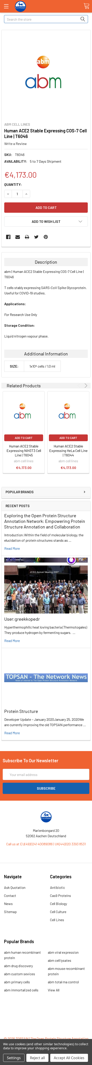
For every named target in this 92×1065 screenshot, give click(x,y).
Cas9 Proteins (60, 895)
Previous (79, 385)
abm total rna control (63, 982)
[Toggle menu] (6, 6)
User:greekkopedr (22, 619)
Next (85, 385)
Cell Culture (58, 911)
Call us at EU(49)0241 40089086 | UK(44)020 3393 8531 (46, 844)
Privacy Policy (46, 1030)
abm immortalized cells (21, 990)
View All (53, 990)
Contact (10, 895)
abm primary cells (17, 982)
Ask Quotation (14, 887)
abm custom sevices (19, 974)
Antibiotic (57, 887)
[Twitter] (36, 237)
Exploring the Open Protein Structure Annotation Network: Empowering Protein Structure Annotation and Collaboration (44, 521)
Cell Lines (57, 920)
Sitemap (10, 911)
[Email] (18, 237)
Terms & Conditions (46, 1014)
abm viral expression (63, 952)
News (8, 903)
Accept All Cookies (69, 1057)
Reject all (37, 1057)
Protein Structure (21, 711)
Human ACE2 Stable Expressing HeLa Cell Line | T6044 (68, 450)
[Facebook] (8, 237)
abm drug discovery (18, 966)
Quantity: (13, 184)
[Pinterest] (46, 237)
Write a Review (15, 143)
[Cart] (86, 6)
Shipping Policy (46, 1019)
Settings (14, 1057)
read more (12, 548)
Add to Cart (24, 438)
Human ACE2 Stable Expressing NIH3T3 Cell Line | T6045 (23, 450)
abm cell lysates (59, 960)
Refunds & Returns (46, 1025)
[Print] (27, 237)
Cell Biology (58, 903)
